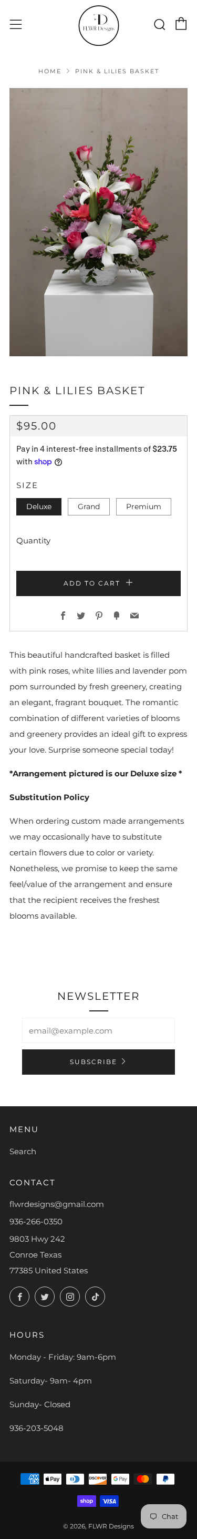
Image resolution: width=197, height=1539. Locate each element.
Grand (89, 506)
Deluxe (38, 506)
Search (22, 1151)
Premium (143, 506)
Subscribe (93, 1062)
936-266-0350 (36, 1221)
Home (49, 71)
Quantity (33, 540)
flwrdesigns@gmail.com (56, 1204)
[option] (98, 222)
